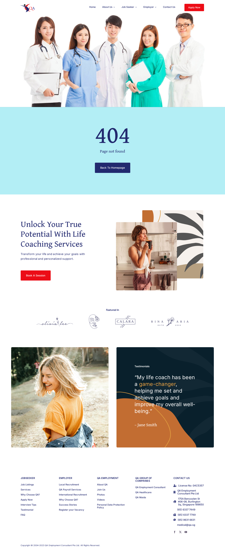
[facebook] (174, 532)
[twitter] (180, 532)
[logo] (27, 5)
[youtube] (186, 532)
